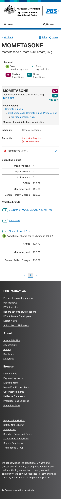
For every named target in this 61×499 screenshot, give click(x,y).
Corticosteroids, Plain (23, 116)
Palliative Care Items (14, 396)
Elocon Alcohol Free (19, 231)
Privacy (7, 349)
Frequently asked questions (18, 298)
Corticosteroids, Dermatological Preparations (32, 113)
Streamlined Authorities (16, 438)
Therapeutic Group (13, 447)
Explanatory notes (13, 378)
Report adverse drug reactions (19, 311)
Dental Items (10, 373)
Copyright (8, 358)
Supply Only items (13, 443)
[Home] (30, 11)
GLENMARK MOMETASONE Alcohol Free (30, 209)
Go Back (8, 37)
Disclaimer (9, 354)
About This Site (11, 340)
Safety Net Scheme (13, 425)
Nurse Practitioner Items (16, 387)
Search (50, 24)
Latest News (10, 320)
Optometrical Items (13, 391)
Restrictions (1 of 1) (18, 150)
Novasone (14, 220)
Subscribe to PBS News (16, 325)
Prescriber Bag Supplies (16, 400)
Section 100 (9, 429)
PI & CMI (9, 97)
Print (44, 37)
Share (55, 37)
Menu (10, 24)
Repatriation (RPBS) (14, 420)
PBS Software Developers (17, 316)
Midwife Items (10, 382)
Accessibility (10, 344)
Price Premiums (11, 405)
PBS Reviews (10, 302)
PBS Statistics (10, 307)
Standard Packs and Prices (17, 434)
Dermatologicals (14, 109)
